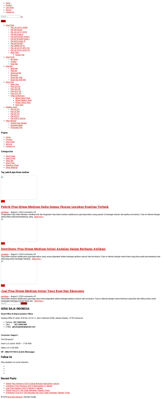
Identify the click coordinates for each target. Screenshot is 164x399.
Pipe (3, 201)
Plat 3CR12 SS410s (18, 118)
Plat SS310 (15, 116)
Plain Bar (14, 71)
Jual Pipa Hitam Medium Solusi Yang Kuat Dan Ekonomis (42, 291)
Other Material (11, 121)
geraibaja (5, 212)
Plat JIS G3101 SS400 (19, 27)
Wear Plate (15, 52)
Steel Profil (10, 57)
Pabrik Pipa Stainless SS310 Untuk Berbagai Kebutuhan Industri (32, 383)
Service (9, 10)
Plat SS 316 (15, 114)
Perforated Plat (16, 127)
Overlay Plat (19, 55)
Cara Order (10, 7)
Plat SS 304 (15, 112)
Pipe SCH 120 (16, 91)
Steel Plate (10, 25)
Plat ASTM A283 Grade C (20, 37)
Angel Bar (14, 68)
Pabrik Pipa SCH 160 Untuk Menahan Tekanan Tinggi (28, 390)
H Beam (14, 62)
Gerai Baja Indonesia (14, 397)
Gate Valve (19, 105)
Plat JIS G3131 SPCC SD (20, 48)
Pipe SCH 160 (16, 93)
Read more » (39, 217)
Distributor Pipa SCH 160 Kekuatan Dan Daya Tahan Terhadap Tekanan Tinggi (38, 393)
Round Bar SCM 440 (18, 80)
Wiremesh (14, 75)
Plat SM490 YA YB (18, 46)
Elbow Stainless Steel (23, 100)
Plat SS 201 (15, 109)
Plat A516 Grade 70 (18, 41)
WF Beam (14, 59)
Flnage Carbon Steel (22, 102)
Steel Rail (14, 64)
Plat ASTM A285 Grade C (20, 39)
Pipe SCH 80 (15, 89)
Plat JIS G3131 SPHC (19, 32)
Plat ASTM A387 (17, 43)
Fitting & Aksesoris (18, 96)
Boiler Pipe (15, 84)
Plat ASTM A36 (16, 30)
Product (9, 5)
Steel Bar (9, 66)
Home (8, 3)
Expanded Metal (17, 125)
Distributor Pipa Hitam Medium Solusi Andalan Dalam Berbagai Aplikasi (53, 249)
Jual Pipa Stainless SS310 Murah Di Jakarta (24, 388)
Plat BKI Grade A (17, 34)
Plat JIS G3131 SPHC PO (20, 50)
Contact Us (10, 12)
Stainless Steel (11, 107)
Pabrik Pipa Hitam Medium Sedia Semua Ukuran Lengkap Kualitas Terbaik (55, 207)
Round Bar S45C (17, 77)
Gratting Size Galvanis (19, 123)
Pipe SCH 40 (15, 87)
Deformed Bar (16, 73)
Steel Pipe (10, 82)
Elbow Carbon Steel (22, 98)
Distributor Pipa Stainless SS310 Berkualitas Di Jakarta (29, 386)
